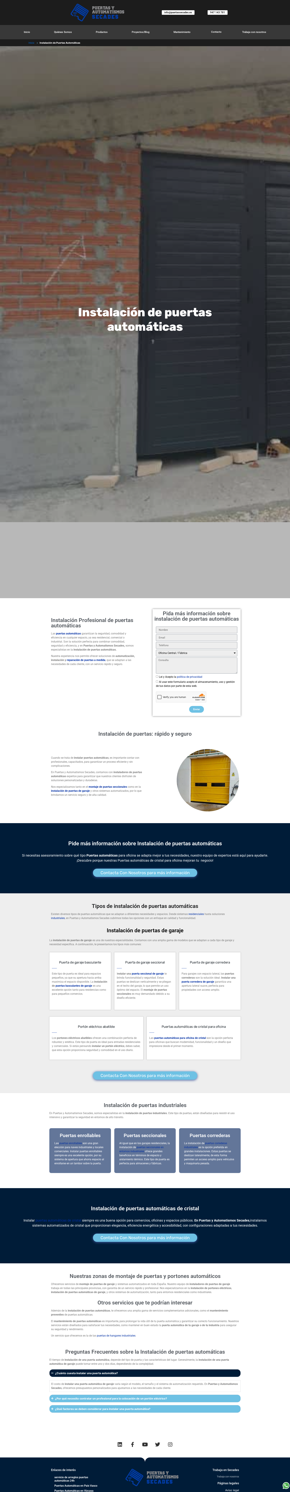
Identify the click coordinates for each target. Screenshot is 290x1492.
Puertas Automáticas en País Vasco (75, 1485)
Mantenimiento (182, 32)
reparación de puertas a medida (86, 660)
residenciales (196, 914)
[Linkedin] (119, 1444)
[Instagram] (170, 1444)
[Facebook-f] (132, 1444)
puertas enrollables (70, 1143)
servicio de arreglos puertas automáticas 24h (71, 1479)
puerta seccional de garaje (148, 973)
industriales (58, 918)
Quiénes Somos (63, 32)
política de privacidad (189, 676)
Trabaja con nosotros (254, 32)
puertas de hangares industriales (116, 1335)
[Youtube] (145, 1444)
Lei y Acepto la (180, 676)
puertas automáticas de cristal (58, 1220)
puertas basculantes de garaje (74, 985)
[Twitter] (157, 1444)
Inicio (27, 32)
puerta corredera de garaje (198, 981)
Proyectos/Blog (141, 32)
